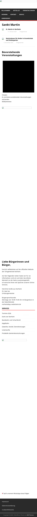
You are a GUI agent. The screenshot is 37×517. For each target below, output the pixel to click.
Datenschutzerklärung (8, 506)
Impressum (5, 501)
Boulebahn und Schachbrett (11, 320)
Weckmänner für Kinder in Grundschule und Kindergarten (19, 39)
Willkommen (5, 10)
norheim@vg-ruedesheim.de (11, 304)
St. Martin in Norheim (13, 29)
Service (21, 14)
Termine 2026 (6, 313)
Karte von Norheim (8, 317)
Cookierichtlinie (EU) (8, 510)
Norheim (4, 14)
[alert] (18, 79)
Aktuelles (16, 10)
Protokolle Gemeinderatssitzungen (13, 333)
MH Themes (30, 515)
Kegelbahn (5, 323)
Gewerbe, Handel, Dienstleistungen (13, 327)
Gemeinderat (6, 18)
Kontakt (13, 14)
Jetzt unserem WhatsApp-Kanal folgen (16, 493)
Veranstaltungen (29, 10)
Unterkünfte (6, 330)
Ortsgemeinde (23, 31)
